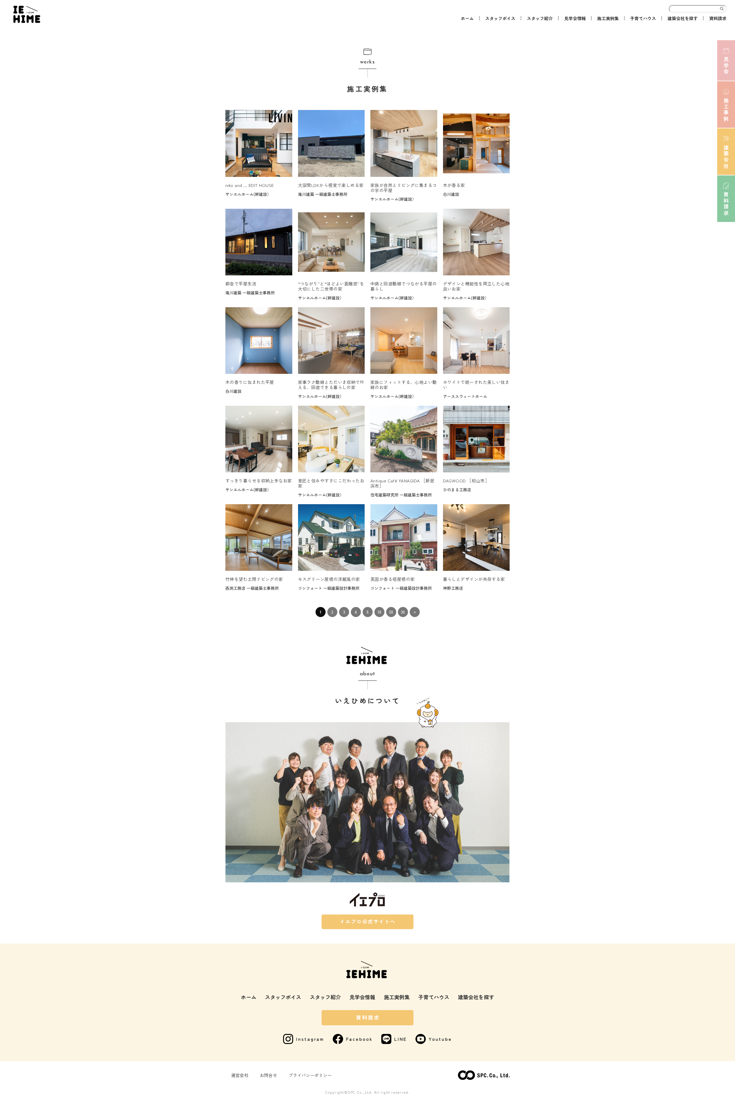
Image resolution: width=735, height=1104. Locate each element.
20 (391, 612)
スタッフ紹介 (540, 18)
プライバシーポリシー (310, 1075)
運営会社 (239, 1075)
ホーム (467, 18)
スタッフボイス (500, 18)
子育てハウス (643, 18)
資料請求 (717, 18)
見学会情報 (575, 18)
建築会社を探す (683, 18)
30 (403, 612)
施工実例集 (608, 18)
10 (379, 612)
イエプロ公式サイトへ (368, 921)
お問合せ (268, 1075)
